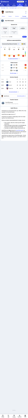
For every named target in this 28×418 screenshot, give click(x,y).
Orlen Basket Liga (12, 7)
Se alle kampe (13, 73)
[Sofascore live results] (6, 1)
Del (23, 36)
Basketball (3, 7)
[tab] (3, 16)
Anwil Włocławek (19, 130)
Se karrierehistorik (13, 92)
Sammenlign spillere (21, 96)
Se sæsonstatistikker (13, 58)
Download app (20, 1)
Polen (7, 7)
